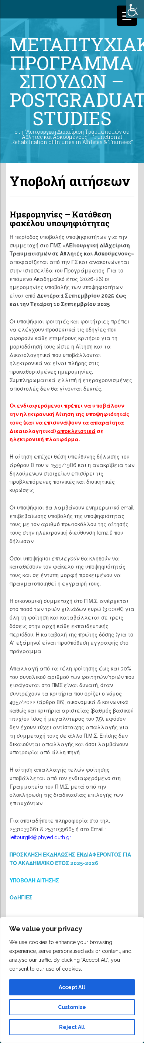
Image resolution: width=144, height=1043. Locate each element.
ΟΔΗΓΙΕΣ (21, 897)
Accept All (72, 987)
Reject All (72, 1027)
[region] (72, 980)
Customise (72, 1007)
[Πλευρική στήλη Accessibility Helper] (135, 9)
